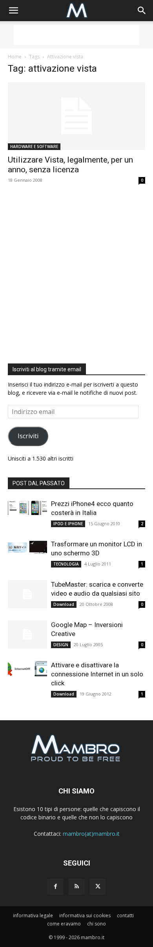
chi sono (96, 923)
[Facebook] (55, 887)
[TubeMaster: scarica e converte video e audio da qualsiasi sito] (27, 594)
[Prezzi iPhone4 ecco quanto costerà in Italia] (27, 507)
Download (63, 604)
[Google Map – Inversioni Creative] (27, 634)
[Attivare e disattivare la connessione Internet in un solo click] (27, 668)
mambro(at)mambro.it (91, 833)
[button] (13, 10)
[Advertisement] (76, 35)
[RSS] (76, 887)
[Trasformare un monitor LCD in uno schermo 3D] (27, 547)
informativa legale (33, 915)
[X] (98, 887)
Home (15, 56)
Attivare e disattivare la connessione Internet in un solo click (97, 674)
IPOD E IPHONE (68, 523)
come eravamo (64, 923)
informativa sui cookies (85, 915)
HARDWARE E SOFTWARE (34, 146)
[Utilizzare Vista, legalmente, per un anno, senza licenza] (76, 116)
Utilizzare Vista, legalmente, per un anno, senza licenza (70, 164)
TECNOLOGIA (66, 564)
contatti (125, 915)
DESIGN (60, 644)
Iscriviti (28, 436)
